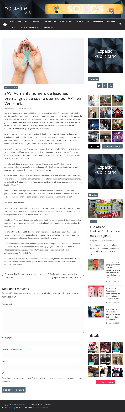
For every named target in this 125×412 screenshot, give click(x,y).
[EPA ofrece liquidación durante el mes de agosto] (105, 208)
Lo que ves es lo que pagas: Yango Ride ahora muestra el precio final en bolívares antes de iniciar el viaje (113, 270)
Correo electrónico (11, 349)
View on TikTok (106, 382)
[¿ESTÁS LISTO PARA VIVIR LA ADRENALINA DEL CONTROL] (117, 100)
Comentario (8, 304)
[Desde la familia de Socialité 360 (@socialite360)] (93, 124)
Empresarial (15, 21)
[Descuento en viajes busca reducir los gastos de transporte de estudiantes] (96, 316)
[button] (93, 347)
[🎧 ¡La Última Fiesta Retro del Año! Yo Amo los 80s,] (117, 136)
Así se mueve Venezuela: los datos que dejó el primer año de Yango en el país (113, 293)
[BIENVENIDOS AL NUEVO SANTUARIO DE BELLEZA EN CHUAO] (93, 100)
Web (4, 361)
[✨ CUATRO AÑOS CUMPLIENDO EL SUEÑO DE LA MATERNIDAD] (93, 112)
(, (22, 119)
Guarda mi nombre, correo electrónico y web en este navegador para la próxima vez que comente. (42, 380)
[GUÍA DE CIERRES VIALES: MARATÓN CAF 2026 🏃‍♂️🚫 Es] (105, 100)
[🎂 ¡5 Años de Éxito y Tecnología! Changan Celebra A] (93, 136)
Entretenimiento (33, 21)
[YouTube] (110, 85)
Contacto (48, 27)
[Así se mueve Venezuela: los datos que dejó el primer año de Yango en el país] (96, 295)
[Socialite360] (5, 24)
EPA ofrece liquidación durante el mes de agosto (105, 231)
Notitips (93, 221)
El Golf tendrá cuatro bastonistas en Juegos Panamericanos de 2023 (64, 276)
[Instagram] (105, 85)
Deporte (13, 27)
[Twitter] (99, 85)
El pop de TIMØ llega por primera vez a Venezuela (23, 276)
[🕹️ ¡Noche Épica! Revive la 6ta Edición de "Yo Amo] (117, 124)
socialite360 (28, 109)
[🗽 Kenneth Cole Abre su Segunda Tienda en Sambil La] (105, 136)
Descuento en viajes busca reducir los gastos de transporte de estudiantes (113, 314)
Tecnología (50, 21)
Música (79, 21)
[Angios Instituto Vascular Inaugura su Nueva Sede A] (105, 112)
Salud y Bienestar (95, 21)
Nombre (6, 337)
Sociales (111, 21)
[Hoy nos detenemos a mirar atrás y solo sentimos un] (117, 112)
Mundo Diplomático (30, 27)
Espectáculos (66, 21)
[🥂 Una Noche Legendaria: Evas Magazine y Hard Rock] (105, 124)
